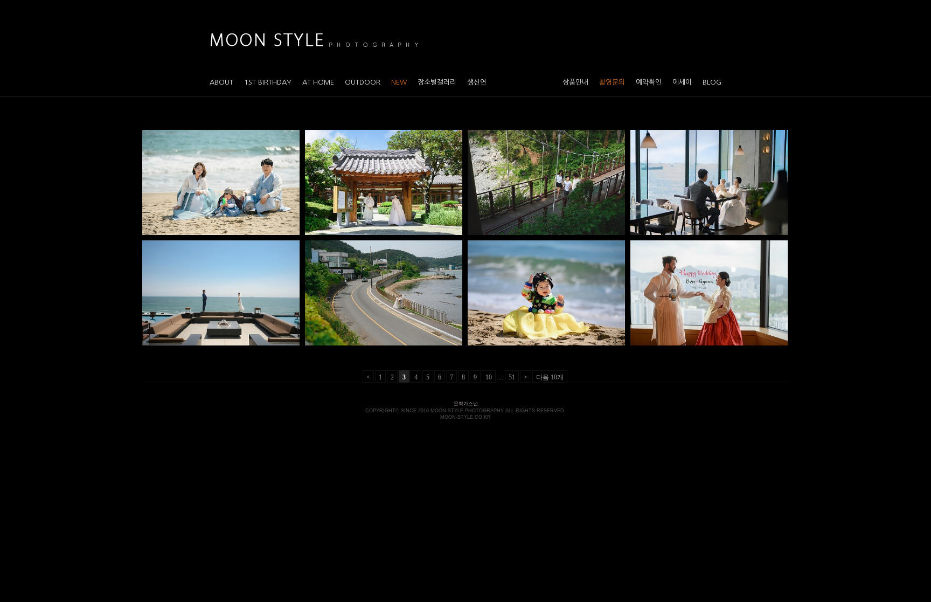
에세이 (682, 82)
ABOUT (221, 82)
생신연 (477, 82)
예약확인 (649, 82)
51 (512, 377)
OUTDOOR (362, 82)
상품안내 (575, 82)
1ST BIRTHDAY (267, 82)
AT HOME (318, 82)
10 (488, 377)
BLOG (712, 82)
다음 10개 (550, 377)
